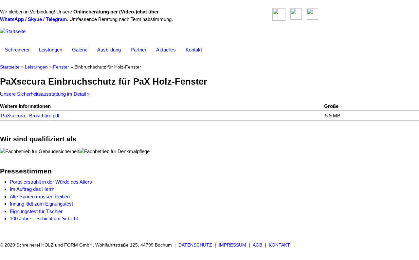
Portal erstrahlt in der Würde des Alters (51, 182)
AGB (257, 245)
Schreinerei (17, 49)
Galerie (79, 49)
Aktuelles (166, 49)
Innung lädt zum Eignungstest (41, 204)
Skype (35, 19)
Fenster (61, 67)
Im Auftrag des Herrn (32, 189)
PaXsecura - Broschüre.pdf (30, 115)
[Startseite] (13, 31)
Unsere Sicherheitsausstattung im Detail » (45, 94)
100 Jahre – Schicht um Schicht (44, 218)
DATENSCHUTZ (195, 245)
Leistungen (50, 49)
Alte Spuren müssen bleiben (40, 196)
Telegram (56, 19)
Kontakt (194, 49)
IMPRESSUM (232, 245)
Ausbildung (109, 49)
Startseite (10, 67)
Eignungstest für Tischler (36, 211)
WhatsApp (12, 19)
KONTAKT (279, 245)
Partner (138, 49)
